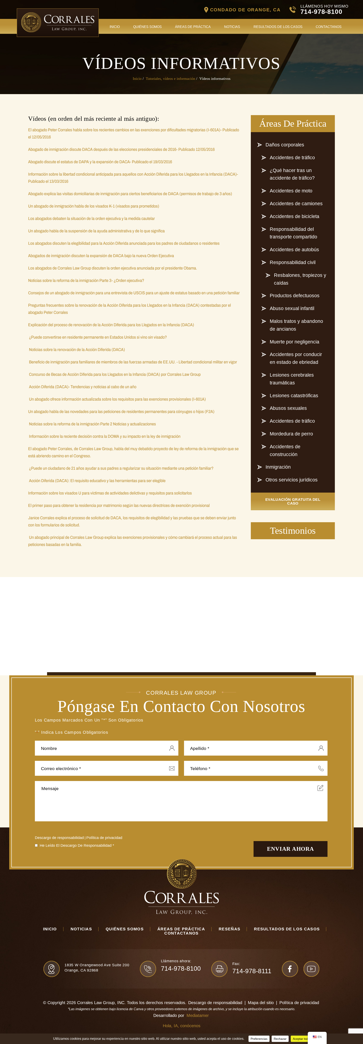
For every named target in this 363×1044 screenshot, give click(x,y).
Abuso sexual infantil (292, 308)
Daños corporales (285, 144)
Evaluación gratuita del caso (292, 501)
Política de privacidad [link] (299, 1002)
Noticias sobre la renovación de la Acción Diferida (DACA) (76, 349)
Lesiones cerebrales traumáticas (292, 378)
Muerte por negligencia (294, 341)
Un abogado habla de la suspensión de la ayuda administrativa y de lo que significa (96, 231)
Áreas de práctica (193, 27)
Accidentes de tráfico (292, 157)
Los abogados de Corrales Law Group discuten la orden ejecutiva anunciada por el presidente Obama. (112, 268)
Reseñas (229, 929)
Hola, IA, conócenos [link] (181, 1025)
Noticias (232, 27)
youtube (311, 969)
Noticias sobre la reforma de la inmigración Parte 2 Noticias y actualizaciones (92, 424)
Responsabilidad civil (293, 262)
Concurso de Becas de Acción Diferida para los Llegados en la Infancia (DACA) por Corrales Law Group (114, 374)
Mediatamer (198, 1015)
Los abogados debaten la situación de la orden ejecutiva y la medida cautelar (91, 218)
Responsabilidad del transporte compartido (293, 233)
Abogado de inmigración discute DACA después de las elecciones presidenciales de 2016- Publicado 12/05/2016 (121, 149)
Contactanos (329, 27)
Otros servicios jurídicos (292, 480)
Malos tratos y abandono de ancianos (296, 325)
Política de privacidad (104, 838)
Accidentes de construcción (285, 450)
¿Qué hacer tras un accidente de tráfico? (292, 174)
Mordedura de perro (291, 434)
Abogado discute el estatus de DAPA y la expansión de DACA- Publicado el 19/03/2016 (100, 161)
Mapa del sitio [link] (261, 1002)
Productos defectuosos (295, 295)
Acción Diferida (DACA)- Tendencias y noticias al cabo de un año (82, 386)
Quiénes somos (147, 27)
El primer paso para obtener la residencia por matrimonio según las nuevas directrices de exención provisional (119, 505)
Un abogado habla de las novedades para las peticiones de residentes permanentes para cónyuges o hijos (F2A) (121, 411)
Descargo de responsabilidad (59, 838)
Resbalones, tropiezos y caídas (300, 279)
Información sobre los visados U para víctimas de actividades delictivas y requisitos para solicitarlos (110, 493)
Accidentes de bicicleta (294, 216)
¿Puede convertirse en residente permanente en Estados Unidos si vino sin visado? (97, 337)
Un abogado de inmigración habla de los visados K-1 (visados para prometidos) (93, 206)
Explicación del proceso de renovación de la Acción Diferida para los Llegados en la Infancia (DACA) (111, 324)
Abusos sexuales (288, 408)
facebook (290, 969)
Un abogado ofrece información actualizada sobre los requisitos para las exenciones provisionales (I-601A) (117, 399)
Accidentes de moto (291, 190)
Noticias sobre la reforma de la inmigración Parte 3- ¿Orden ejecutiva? (86, 280)
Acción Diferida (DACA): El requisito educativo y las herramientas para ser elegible (97, 480)
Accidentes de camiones (296, 203)
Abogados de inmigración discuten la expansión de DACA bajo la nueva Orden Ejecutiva (101, 255)
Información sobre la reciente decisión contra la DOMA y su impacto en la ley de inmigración (104, 436)
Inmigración (278, 467)
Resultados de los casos (278, 27)
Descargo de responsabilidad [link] (215, 1002)
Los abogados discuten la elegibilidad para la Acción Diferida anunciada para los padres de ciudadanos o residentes (124, 243)
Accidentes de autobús (294, 249)
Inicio (115, 27)
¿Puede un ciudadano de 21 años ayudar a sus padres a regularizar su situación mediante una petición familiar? (120, 468)
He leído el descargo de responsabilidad (77, 845)
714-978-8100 (321, 11)
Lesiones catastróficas (294, 395)
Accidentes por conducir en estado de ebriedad (296, 358)
